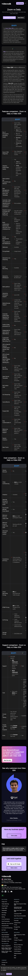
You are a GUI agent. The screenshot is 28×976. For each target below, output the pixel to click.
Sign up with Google (15, 864)
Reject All (2, 974)
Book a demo (14, 867)
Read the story (7, 760)
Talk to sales (14, 835)
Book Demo (21, 17)
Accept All (9, 974)
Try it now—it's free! (9, 17)
